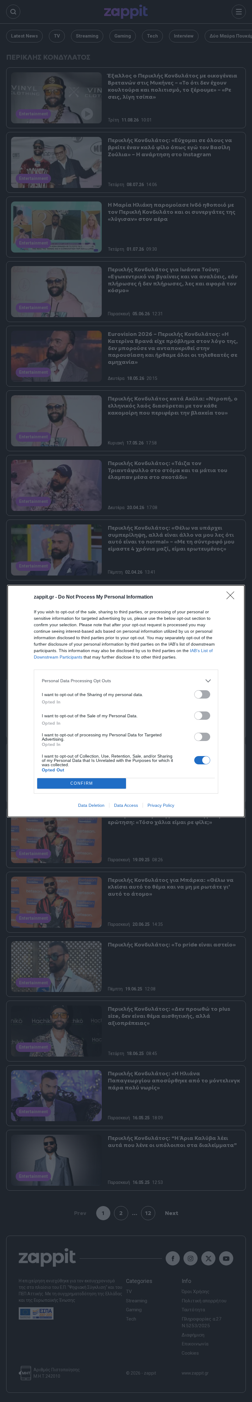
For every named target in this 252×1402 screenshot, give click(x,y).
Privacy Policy (161, 805)
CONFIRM (81, 783)
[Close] (232, 597)
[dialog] (126, 701)
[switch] (202, 694)
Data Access (126, 805)
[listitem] (126, 681)
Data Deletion (91, 805)
